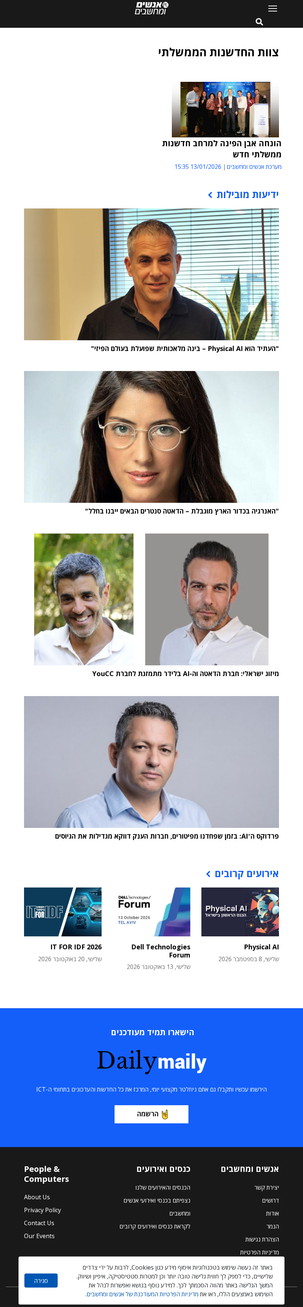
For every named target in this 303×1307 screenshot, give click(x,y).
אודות (272, 1213)
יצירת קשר (266, 1187)
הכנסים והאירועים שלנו (162, 1187)
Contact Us (39, 1223)
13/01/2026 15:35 (197, 167)
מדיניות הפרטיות (259, 1252)
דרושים (270, 1200)
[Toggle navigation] (270, 8)
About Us (37, 1197)
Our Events (39, 1236)
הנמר (272, 1226)
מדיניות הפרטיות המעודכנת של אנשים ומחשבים (142, 1294)
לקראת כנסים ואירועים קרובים (154, 1226)
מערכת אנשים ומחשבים (254, 167)
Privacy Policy (42, 1210)
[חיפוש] (259, 22)
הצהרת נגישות (262, 1239)
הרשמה (148, 1113)
